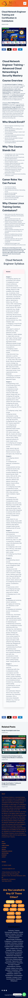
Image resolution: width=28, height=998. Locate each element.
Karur (18, 917)
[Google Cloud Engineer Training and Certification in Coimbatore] (14, 771)
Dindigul (19, 901)
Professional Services (7, 851)
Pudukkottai (11, 917)
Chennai (7, 905)
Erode (18, 913)
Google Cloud (5, 24)
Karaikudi (13, 909)
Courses (4, 843)
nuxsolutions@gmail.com (8, 868)
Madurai (21, 905)
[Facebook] (4, 49)
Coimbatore (10, 901)
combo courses (5, 845)
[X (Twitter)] (9, 49)
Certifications (5, 853)
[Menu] (24, 3)
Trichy (5, 909)
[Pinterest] (15, 49)
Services (4, 849)
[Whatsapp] (24, 994)
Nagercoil (21, 909)
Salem (14, 905)
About (3, 841)
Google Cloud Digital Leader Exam (11, 730)
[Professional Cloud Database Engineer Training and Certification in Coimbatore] (14, 744)
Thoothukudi (10, 920)
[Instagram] (6, 990)
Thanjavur (10, 913)
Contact (4, 856)
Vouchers (4, 847)
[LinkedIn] (20, 49)
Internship (4, 855)
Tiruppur (19, 920)
